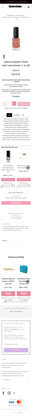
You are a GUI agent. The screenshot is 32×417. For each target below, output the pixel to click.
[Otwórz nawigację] (2, 7)
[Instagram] (9, 393)
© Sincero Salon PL (16, 399)
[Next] (28, 168)
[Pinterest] (14, 393)
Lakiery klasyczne (19, 15)
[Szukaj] (24, 7)
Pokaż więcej (16, 96)
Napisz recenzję (16, 203)
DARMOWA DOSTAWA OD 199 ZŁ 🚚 (16, 1)
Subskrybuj (16, 350)
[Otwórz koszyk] (28, 7)
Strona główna (10, 15)
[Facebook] (3, 393)
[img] (16, 216)
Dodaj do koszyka (9, 179)
